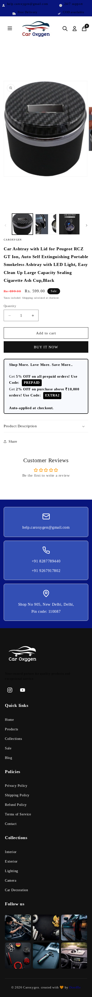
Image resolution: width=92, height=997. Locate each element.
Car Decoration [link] (16, 890)
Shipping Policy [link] (17, 795)
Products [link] (11, 729)
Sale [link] (8, 748)
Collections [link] (13, 739)
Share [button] (13, 441)
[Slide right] (86, 225)
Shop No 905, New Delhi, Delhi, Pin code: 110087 (46, 608)
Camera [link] (10, 880)
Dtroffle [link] (74, 987)
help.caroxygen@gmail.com (45, 527)
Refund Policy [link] (16, 805)
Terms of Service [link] (18, 814)
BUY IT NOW (46, 347)
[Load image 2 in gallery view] (45, 224)
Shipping (27, 297)
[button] (46, 426)
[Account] (75, 29)
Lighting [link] (11, 871)
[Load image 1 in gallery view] (22, 224)
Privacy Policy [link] (16, 786)
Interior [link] (11, 852)
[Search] (65, 29)
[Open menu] (10, 28)
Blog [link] (8, 758)
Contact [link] (10, 824)
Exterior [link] (11, 861)
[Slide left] (5, 225)
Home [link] (9, 720)
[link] (46, 654)
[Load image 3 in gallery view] (69, 224)
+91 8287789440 (46, 561)
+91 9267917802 (46, 571)
